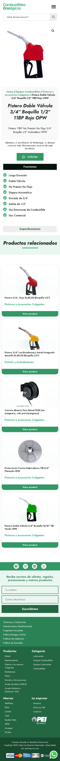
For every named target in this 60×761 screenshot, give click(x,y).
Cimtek (8, 711)
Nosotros (37, 703)
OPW (7, 723)
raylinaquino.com (32, 748)
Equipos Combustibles (28, 91)
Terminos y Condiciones (14, 622)
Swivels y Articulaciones (15, 680)
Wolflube (9, 703)
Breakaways (10, 671)
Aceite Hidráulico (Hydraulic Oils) (12, 690)
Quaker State (10, 719)
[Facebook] (16, 566)
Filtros (7, 675)
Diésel (7, 656)
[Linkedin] (34, 566)
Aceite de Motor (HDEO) (16, 684)
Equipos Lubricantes (42, 664)
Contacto (37, 711)
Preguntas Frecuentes (13, 630)
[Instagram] (25, 566)
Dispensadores (11, 660)
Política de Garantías (13, 642)
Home (10, 91)
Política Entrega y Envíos (14, 634)
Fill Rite (8, 732)
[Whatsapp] (43, 566)
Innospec (9, 728)
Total (7, 715)
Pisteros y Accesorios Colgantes (14, 666)
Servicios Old (39, 707)
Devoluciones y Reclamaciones (17, 626)
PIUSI (7, 707)
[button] (53, 31)
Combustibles (39, 668)
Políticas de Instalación (13, 638)
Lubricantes (38, 656)
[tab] (30, 167)
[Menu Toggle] (53, 6)
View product (30, 313)
